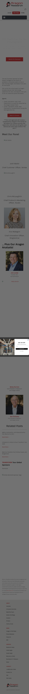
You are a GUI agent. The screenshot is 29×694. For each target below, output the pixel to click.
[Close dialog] (28, 340)
